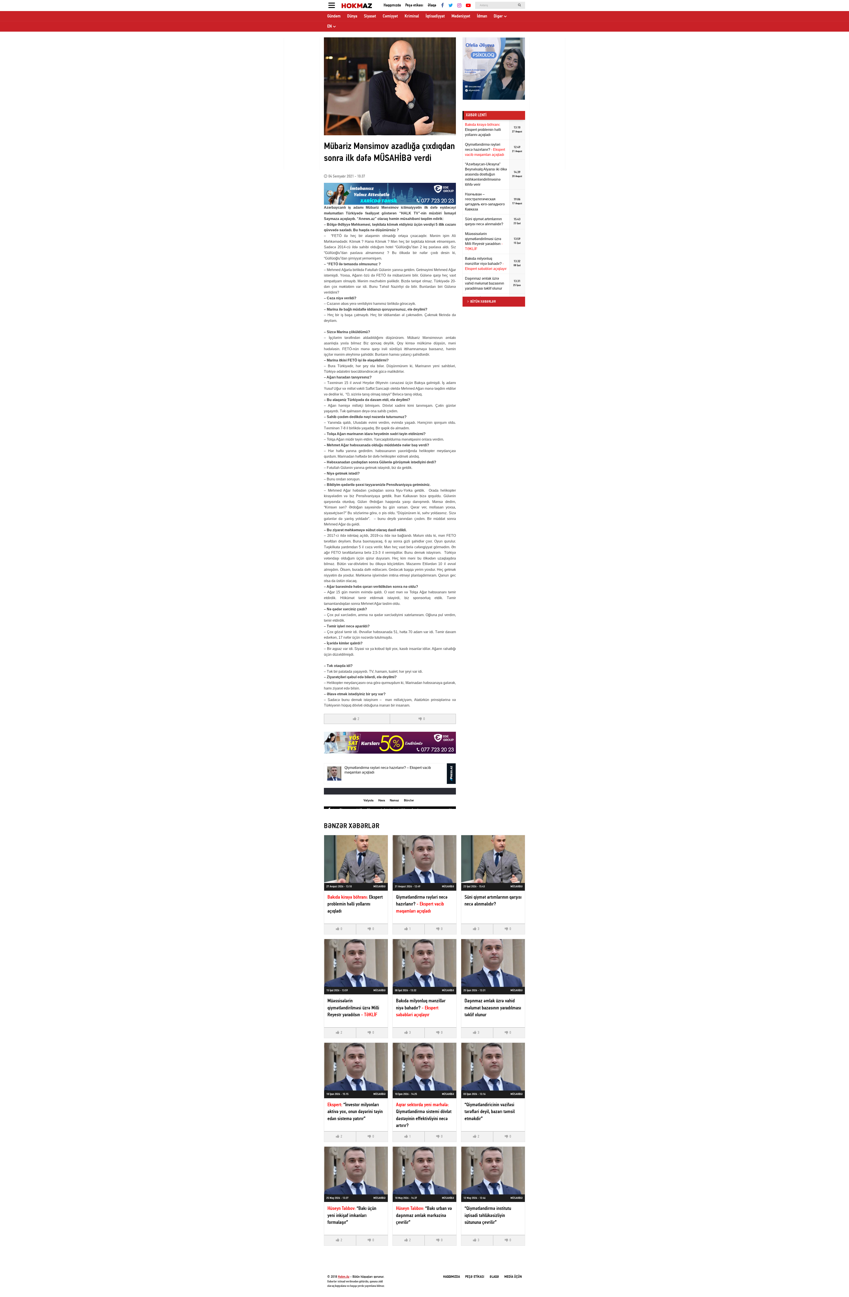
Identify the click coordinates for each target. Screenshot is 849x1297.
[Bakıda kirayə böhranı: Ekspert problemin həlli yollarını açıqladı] (356, 859)
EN (329, 26)
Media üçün (513, 1277)
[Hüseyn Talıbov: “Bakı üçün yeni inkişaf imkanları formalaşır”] (356, 1170)
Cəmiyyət (390, 16)
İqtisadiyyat (435, 16)
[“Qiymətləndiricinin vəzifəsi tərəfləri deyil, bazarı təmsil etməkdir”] (493, 1067)
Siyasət (370, 16)
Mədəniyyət (460, 16)
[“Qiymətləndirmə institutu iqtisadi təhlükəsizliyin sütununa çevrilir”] (493, 1170)
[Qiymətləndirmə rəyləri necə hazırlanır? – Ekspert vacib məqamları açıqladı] (424, 859)
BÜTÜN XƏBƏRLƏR (483, 302)
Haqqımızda (392, 5)
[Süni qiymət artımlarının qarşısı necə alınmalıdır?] (493, 859)
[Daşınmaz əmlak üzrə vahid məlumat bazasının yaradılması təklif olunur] (493, 963)
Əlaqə (432, 5)
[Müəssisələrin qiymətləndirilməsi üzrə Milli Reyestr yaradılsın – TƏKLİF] (356, 963)
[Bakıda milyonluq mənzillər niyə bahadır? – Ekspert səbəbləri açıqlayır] (424, 963)
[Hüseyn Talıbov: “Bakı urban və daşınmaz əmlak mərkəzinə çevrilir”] (424, 1170)
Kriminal (412, 16)
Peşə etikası (414, 5)
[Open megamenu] (331, 5)
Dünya (352, 16)
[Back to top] (836, 1284)
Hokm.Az (343, 1277)
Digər (498, 16)
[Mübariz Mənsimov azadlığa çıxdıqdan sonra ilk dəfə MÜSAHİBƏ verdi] (390, 86)
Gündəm (333, 16)
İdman (482, 16)
